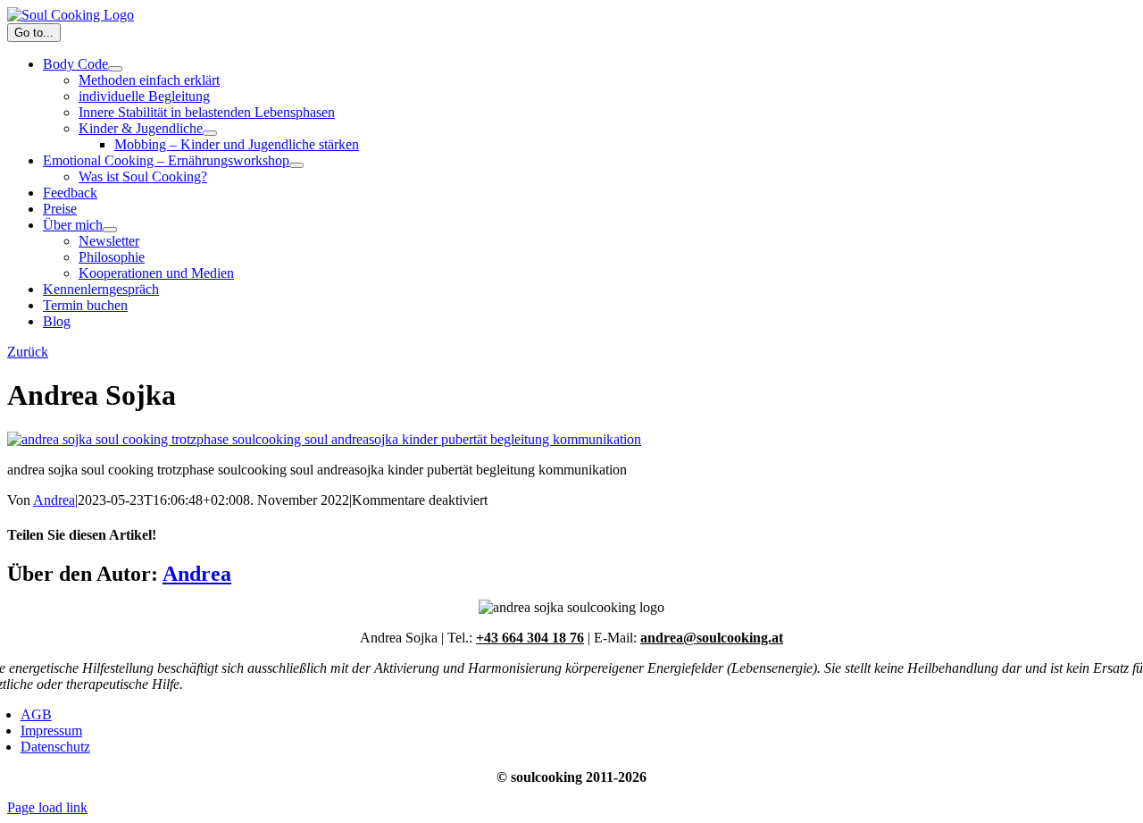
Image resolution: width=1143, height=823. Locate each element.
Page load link (47, 807)
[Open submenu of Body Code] (115, 68)
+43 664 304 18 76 (530, 637)
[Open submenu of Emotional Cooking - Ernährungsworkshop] (296, 165)
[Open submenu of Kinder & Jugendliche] (210, 133)
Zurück (27, 351)
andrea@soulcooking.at (711, 637)
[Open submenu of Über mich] (110, 229)
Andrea (54, 500)
